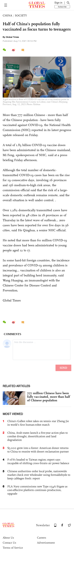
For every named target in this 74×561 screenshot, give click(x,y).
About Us (8, 537)
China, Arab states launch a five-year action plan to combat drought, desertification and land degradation (37, 436)
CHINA (7, 15)
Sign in (58, 2)
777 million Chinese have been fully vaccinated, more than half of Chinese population (48, 396)
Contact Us (9, 542)
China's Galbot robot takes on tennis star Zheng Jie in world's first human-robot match (38, 422)
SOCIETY (21, 15)
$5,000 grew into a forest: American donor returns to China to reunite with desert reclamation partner (38, 449)
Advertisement (46, 542)
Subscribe (62, 7)
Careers (41, 537)
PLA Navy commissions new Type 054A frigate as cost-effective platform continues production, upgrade (37, 490)
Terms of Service (13, 547)
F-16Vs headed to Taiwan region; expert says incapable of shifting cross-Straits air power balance (38, 461)
